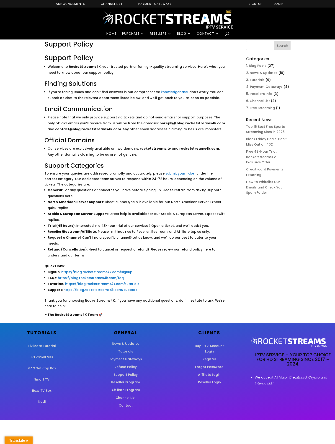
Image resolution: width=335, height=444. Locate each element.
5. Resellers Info (259, 93)
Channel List (112, 4)
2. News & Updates (261, 73)
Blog (181, 34)
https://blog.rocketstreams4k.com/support (100, 289)
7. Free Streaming (260, 108)
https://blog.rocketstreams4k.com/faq (91, 278)
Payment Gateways (155, 4)
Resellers (158, 34)
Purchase (131, 34)
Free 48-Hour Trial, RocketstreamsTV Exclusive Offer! (261, 157)
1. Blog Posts (256, 65)
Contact (205, 34)
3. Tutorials (255, 80)
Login (279, 4)
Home (111, 34)
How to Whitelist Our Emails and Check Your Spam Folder (265, 187)
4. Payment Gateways (264, 86)
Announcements (70, 4)
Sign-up (256, 4)
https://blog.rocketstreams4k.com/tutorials (102, 284)
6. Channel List (258, 101)
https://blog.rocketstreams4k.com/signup (96, 272)
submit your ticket (180, 173)
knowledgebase (174, 92)
